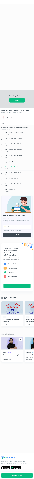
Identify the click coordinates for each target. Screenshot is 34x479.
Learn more (17, 286)
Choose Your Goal (9, 2)
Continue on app (17, 475)
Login (17, 100)
